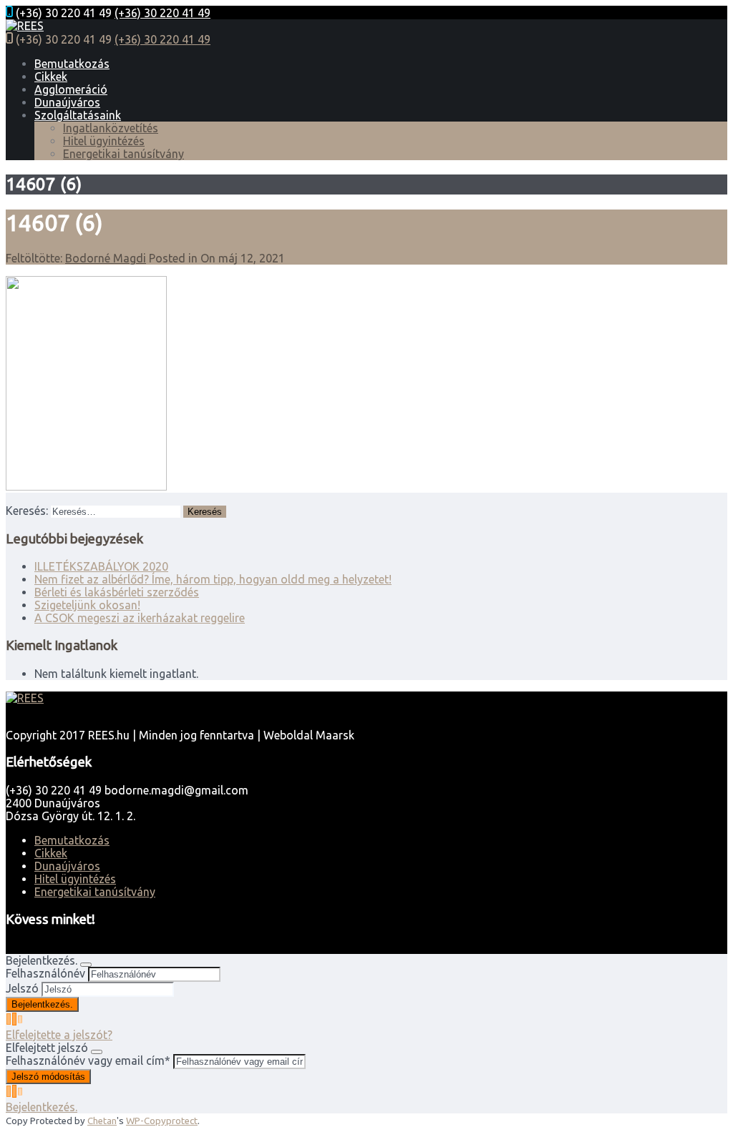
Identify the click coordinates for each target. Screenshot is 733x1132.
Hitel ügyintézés (104, 140)
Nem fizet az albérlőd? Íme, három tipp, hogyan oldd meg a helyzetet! (213, 579)
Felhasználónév (45, 973)
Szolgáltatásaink (77, 115)
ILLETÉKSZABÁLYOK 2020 (101, 566)
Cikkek (50, 76)
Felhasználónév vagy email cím (88, 1060)
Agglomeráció (70, 89)
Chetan (102, 1121)
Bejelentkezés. (41, 1107)
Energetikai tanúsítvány (123, 153)
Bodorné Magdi (105, 258)
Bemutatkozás (72, 63)
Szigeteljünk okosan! (87, 605)
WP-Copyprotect (162, 1121)
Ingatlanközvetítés (110, 128)
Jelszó (22, 988)
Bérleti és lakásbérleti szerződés (116, 592)
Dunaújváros (67, 102)
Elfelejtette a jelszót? (59, 1034)
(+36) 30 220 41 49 (162, 12)
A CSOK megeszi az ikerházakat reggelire (139, 617)
